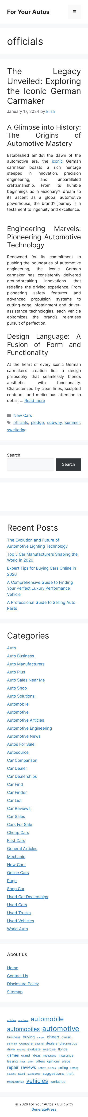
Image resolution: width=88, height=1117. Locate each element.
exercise (49, 1049)
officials (20, 422)
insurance (66, 1055)
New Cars (22, 415)
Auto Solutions (20, 696)
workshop (57, 1081)
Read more (34, 400)
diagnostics (68, 1043)
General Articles (22, 848)
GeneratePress (44, 1109)
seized (52, 1068)
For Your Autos (28, 11)
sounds (11, 1073)
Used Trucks (19, 912)
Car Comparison (22, 760)
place (66, 1061)
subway (54, 422)
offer (31, 1061)
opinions (53, 1061)
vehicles (37, 1080)
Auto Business (20, 656)
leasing (12, 1061)
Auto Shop (17, 688)
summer (72, 422)
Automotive (18, 712)
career (41, 1037)
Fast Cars (16, 840)
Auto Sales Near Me (26, 680)
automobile (47, 1019)
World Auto (17, 929)
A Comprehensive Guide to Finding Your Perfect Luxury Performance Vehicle (40, 588)
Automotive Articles (25, 720)
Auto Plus (16, 672)
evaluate (34, 1049)
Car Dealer (17, 768)
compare (26, 1043)
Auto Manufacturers (26, 664)
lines (23, 1061)
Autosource (18, 752)
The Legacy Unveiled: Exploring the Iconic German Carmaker (44, 86)
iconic (57, 161)
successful (33, 1073)
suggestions (53, 1073)
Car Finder (17, 792)
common (12, 1043)
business (13, 1037)
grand (25, 1055)
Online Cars (18, 872)
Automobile (18, 704)
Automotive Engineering (29, 728)
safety (42, 1068)
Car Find (15, 784)
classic (66, 1037)
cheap (53, 1036)
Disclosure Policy (23, 984)
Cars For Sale (19, 824)
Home (12, 967)
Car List (14, 800)
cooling (39, 1043)
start (21, 1073)
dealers (51, 1043)
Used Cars (17, 904)
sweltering (17, 429)
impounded (49, 1055)
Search (13, 455)
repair (13, 1067)
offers (40, 1061)
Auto (11, 648)
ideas (36, 1055)
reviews (28, 1067)
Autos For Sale (20, 744)
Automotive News (24, 736)
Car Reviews (19, 808)
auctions (23, 1020)
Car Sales (16, 816)
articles (11, 1020)
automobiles (23, 1029)
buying (29, 1037)
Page (12, 880)
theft (70, 1073)
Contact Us (17, 975)
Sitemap (15, 992)
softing (74, 1068)
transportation (15, 1081)
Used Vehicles (20, 920)
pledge (37, 422)
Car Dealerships (22, 776)
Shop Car (15, 888)
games (13, 1055)
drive (11, 1049)
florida (63, 1049)
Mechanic (16, 856)
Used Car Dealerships (27, 896)
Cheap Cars (18, 832)
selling (63, 1068)
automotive (60, 1028)
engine (21, 1049)
